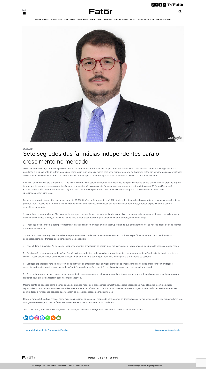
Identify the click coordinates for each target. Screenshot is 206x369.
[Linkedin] (25, 317)
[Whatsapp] (47, 317)
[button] (180, 11)
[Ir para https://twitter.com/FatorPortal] (164, 5)
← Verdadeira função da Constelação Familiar (45, 330)
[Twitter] (31, 317)
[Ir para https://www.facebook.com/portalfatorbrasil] (160, 5)
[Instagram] (36, 317)
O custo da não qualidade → (169, 330)
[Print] (53, 317)
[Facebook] (42, 317)
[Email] (58, 317)
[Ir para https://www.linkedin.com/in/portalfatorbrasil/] (153, 5)
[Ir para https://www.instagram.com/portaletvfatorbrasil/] (157, 5)
